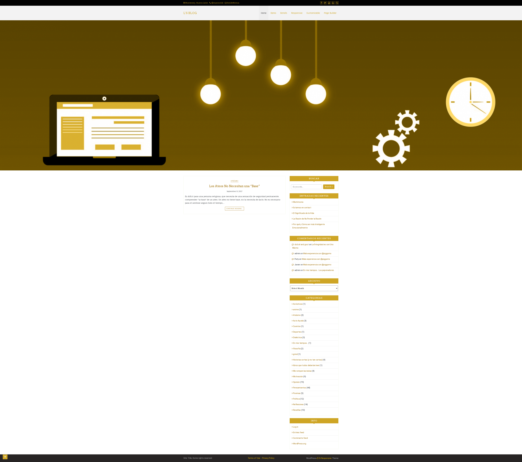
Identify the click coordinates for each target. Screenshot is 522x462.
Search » (329, 186)
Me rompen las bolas (302, 371)
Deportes (297, 332)
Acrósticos (297, 304)
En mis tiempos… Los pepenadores (318, 270)
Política (296, 399)
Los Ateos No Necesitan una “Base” (234, 186)
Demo (273, 13)
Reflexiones (298, 404)
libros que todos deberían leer (306, 365)
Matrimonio (298, 202)
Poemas (296, 393)
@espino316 (217, 3)
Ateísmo (234, 181)
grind (295, 354)
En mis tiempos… (300, 343)
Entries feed (298, 432)
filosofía (296, 349)
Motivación (298, 376)
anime (296, 309)
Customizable (313, 13)
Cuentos (297, 326)
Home (263, 13)
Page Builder (330, 13)
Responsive (296, 13)
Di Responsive (325, 458)
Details (283, 13)
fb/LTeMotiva (233, 3)
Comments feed (300, 438)
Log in (295, 427)
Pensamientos (299, 388)
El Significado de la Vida (303, 213)
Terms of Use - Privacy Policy (261, 458)
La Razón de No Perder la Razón (307, 219)
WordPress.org (299, 444)
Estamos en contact (302, 207)
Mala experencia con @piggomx (317, 253)
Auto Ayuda (298, 321)
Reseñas (297, 410)
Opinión (296, 382)
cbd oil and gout (302, 244)
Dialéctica (297, 337)
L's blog (190, 13)
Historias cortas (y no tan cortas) (307, 360)
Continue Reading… (234, 208)
